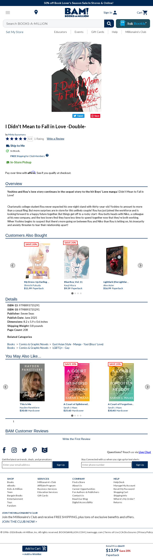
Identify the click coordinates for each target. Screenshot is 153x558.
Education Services (47, 492)
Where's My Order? (124, 498)
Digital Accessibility (82, 502)
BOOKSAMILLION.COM (72, 532)
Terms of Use (111, 532)
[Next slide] (140, 265)
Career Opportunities (83, 488)
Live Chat (145, 452)
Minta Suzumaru (17, 134)
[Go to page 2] (75, 293)
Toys (9, 502)
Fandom (11, 505)
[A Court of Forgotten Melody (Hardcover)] (121, 382)
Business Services (47, 488)
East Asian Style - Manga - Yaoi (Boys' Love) (78, 344)
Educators (60, 32)
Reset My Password (124, 488)
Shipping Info (120, 495)
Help (115, 32)
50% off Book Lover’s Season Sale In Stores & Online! (78, 3)
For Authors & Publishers (85, 492)
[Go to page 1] (72, 293)
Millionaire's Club (136, 32)
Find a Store (78, 482)
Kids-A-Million (15, 488)
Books (11, 344)
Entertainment (15, 498)
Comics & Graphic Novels (33, 344)
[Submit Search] (109, 24)
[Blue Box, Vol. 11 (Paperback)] (76, 260)
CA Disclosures (128, 532)
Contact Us (78, 495)
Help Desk (119, 482)
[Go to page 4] (80, 293)
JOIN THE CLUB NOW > (19, 521)
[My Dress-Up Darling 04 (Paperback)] (37, 261)
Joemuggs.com (94, 532)
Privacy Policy (145, 532)
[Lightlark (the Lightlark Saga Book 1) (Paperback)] (116, 261)
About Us (77, 485)
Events (79, 32)
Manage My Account (124, 485)
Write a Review (55, 138)
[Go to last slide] (12, 265)
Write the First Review (76, 439)
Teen (10, 492)
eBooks (11, 485)
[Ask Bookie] (133, 23)
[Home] (76, 12)
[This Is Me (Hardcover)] (32, 382)
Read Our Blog (80, 498)
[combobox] (61, 23)
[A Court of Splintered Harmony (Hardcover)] (77, 382)
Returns (118, 502)
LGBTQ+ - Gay (61, 347)
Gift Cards (97, 32)
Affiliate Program (46, 485)
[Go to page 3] (78, 293)
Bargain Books (15, 495)
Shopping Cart (121, 492)
